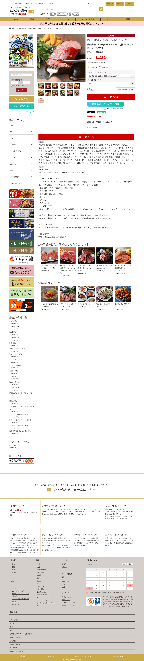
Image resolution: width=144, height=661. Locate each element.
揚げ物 (39, 578)
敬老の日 (52, 14)
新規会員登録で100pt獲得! (98, 62)
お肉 (16, 19)
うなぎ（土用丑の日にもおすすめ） (21, 634)
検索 (101, 9)
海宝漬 (14, 602)
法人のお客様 (49, 3)
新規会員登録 (120, 3)
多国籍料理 (40, 572)
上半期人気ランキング (17, 651)
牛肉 (13, 564)
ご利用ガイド (28, 3)
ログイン (130, 3)
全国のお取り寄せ (16, 183)
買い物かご (110, 3)
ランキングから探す (21, 99)
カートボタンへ (86, 137)
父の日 (12, 630)
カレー (39, 581)
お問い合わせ (38, 3)
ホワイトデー (14, 623)
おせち (12, 616)
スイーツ (65, 19)
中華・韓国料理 (42, 569)
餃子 (70, 14)
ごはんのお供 (41, 592)
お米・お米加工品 (43, 594)
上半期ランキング (62, 14)
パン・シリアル (42, 600)
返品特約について (94, 116)
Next (133, 261)
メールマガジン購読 (68, 602)
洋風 (38, 564)
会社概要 (23, 656)
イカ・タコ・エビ (18, 591)
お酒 (63, 587)
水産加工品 (15, 604)
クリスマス (13, 648)
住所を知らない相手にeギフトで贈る (105, 104)
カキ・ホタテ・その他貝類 (20, 599)
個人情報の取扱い (118, 656)
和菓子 (64, 567)
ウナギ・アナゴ (17, 588)
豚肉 (13, 567)
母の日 (12, 627)
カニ (13, 585)
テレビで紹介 (14, 177)
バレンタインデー (16, 620)
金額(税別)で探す (16, 80)
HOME (11, 28)
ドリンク (110, 19)
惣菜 (48, 19)
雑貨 (128, 19)
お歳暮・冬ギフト (16, 644)
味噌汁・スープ (42, 586)
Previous (39, 262)
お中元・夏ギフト (16, 637)
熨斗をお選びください (96, 80)
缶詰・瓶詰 (40, 589)
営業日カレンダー (92, 560)
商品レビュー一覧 (68, 605)
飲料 (63, 577)
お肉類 (13, 560)
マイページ (65, 593)
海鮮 (32, 19)
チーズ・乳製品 (88, 19)
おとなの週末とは (16, 3)
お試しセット (14, 164)
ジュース (65, 584)
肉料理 (39, 575)
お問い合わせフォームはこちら (74, 489)
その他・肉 (15, 572)
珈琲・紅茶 (66, 581)
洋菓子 (64, 564)
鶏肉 (13, 569)
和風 (38, 567)
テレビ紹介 (76, 14)
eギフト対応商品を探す (21, 106)
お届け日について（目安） (97, 72)
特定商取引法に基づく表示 (83, 656)
